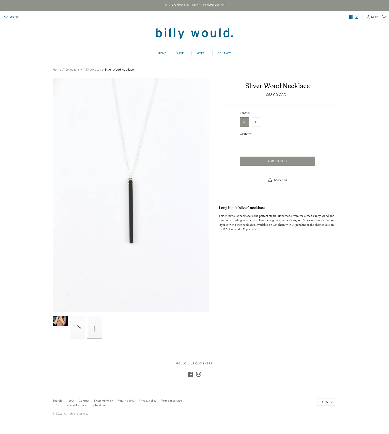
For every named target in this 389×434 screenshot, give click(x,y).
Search (14, 16)
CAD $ (324, 402)
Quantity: (246, 133)
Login (374, 16)
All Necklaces (92, 69)
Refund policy (100, 405)
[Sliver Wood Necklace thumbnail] (77, 327)
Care (58, 405)
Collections (72, 69)
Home (162, 53)
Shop (180, 53)
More (201, 53)
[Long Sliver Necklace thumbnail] (60, 321)
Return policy (126, 400)
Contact (224, 53)
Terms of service (171, 400)
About (70, 400)
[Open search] (6, 17)
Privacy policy (147, 400)
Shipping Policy (103, 400)
